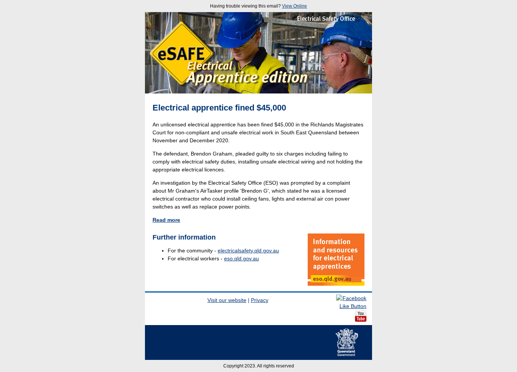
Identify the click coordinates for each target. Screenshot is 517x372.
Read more (166, 220)
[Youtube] (360, 320)
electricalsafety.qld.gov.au (248, 250)
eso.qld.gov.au (241, 258)
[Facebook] (351, 306)
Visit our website (226, 300)
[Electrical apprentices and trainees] (336, 259)
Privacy (259, 300)
